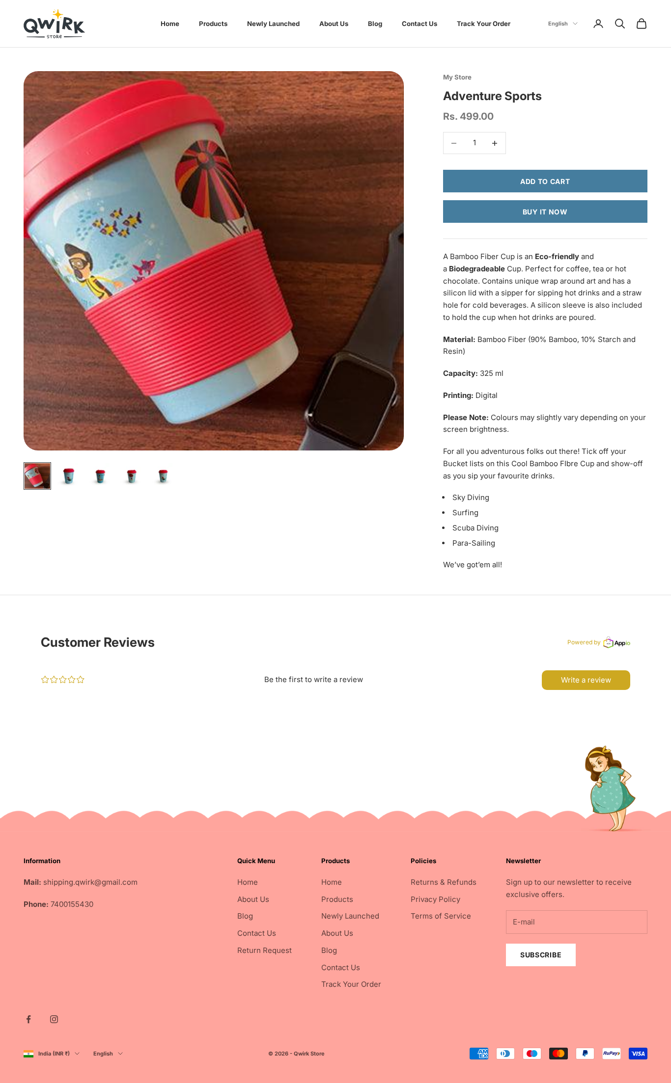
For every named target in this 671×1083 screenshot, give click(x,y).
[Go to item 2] (69, 476)
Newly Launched (273, 23)
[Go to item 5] (163, 476)
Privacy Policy (435, 899)
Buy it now (545, 212)
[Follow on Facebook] (28, 1019)
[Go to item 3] (100, 476)
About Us (333, 23)
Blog (375, 23)
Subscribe (540, 955)
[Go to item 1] (37, 476)
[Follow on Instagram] (54, 1019)
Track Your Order (483, 23)
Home (170, 23)
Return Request (264, 950)
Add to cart (545, 181)
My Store (457, 77)
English (558, 23)
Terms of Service (441, 916)
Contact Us (419, 23)
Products (213, 23)
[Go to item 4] (131, 476)
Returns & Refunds (443, 882)
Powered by (584, 642)
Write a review (586, 680)
